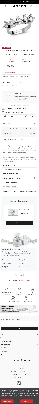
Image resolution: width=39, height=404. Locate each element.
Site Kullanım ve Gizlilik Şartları (19, 369)
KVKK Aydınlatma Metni (19, 374)
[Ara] (6, 6)
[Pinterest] (21, 360)
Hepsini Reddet (7, 401)
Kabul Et (26, 401)
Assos (2, 334)
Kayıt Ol (19, 328)
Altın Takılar (4, 348)
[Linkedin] (29, 360)
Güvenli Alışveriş (19, 377)
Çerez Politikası (19, 366)
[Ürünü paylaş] (26, 116)
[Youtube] (25, 360)
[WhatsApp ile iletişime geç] (5, 116)
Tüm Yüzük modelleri (11, 187)
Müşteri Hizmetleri (6, 341)
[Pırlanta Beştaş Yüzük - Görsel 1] (19, 26)
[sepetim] (31, 6)
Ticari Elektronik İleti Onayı (19, 372)
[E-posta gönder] (12, 116)
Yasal (2, 338)
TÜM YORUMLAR (14, 281)
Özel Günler (4, 351)
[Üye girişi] (36, 6)
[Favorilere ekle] (33, 116)
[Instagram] (18, 360)
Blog (1, 354)
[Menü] (2, 6)
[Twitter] (14, 360)
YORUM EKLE (25, 281)
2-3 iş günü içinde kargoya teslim (15, 108)
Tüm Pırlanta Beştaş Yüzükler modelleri (19, 192)
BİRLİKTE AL (19, 223)
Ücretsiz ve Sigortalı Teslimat (14, 112)
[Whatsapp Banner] (19, 309)
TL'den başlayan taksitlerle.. (19, 105)
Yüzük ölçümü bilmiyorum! (9, 86)
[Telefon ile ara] (19, 116)
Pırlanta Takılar (5, 344)
